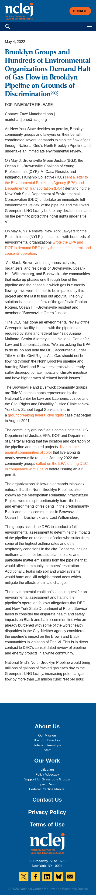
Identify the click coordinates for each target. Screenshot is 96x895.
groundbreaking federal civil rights (36, 415)
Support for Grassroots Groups (47, 779)
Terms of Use (47, 824)
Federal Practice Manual (47, 789)
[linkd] (47, 876)
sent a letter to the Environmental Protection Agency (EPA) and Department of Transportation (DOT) (46, 182)
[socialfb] (35, 876)
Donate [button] (80, 11)
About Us (47, 726)
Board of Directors (47, 740)
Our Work (47, 760)
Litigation (47, 769)
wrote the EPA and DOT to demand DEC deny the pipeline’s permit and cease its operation (48, 247)
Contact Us (47, 799)
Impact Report (47, 784)
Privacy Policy (47, 812)
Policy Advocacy (47, 774)
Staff (47, 750)
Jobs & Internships (47, 745)
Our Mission (47, 735)
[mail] (70, 876)
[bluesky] (58, 876)
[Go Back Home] (19, 11)
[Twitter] (23, 876)
